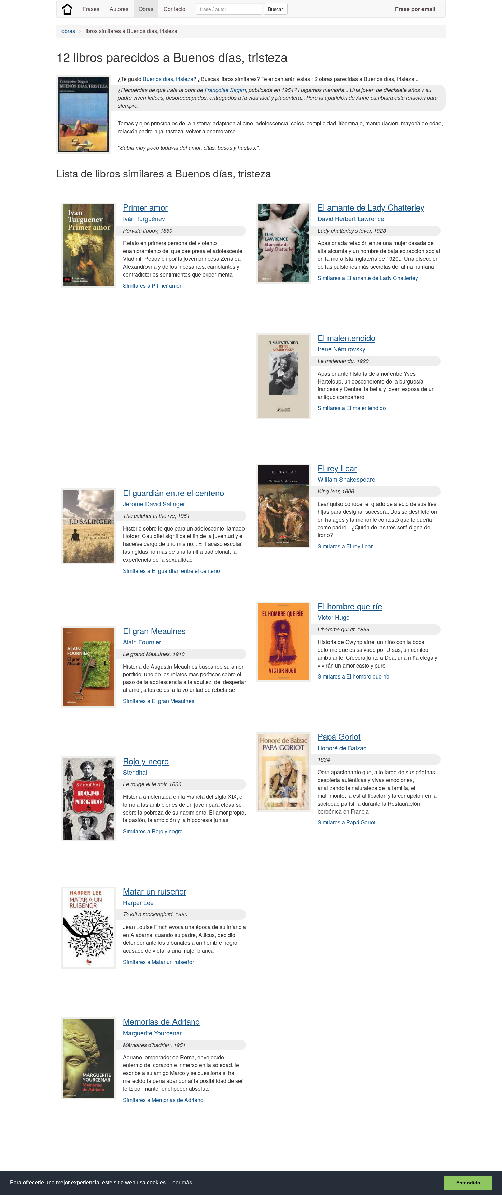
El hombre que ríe (350, 606)
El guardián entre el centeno (173, 492)
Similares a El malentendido (352, 408)
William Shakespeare (346, 478)
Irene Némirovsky (341, 348)
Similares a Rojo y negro (153, 831)
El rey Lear (337, 468)
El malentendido (346, 338)
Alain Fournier (142, 641)
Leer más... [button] (182, 1182)
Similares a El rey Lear (345, 546)
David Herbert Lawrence (351, 218)
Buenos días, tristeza (168, 79)
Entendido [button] (468, 1182)
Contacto (174, 9)
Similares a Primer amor (152, 286)
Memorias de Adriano (161, 1021)
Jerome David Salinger (154, 503)
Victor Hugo (334, 617)
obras (68, 31)
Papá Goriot (339, 736)
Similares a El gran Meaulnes (158, 701)
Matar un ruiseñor (154, 891)
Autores (119, 9)
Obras (146, 9)
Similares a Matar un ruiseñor (158, 962)
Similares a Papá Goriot (346, 822)
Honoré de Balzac (342, 747)
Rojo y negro (146, 761)
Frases (91, 9)
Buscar (275, 8)
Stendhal (135, 771)
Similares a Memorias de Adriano (163, 1100)
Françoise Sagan (225, 90)
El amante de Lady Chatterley (371, 207)
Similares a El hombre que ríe (353, 676)
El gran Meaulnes (154, 630)
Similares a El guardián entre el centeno (171, 571)
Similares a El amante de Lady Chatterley (368, 278)
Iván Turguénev (144, 218)
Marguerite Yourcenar (152, 1032)
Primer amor (145, 207)
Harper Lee (138, 902)
